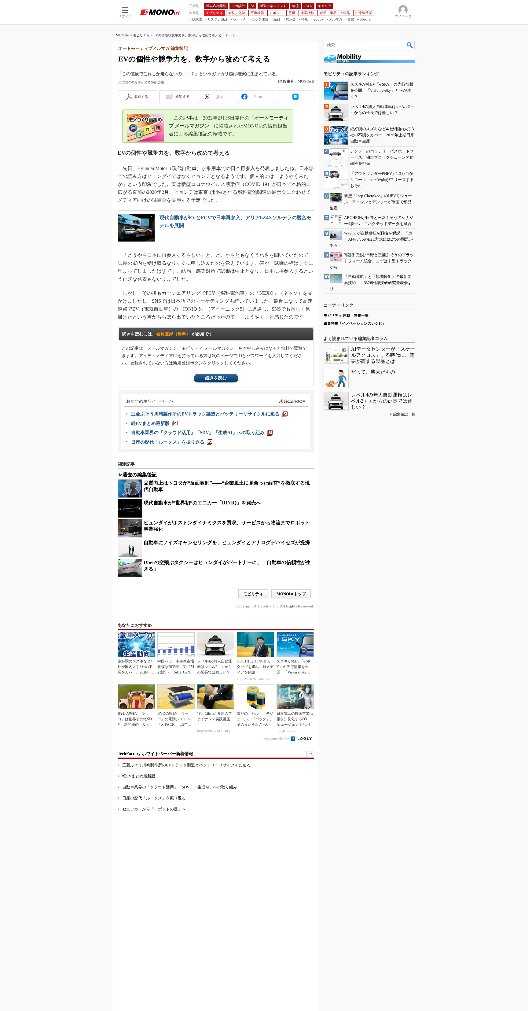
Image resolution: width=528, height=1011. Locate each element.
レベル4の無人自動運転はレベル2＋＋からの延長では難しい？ (381, 401)
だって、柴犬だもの (373, 372)
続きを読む (216, 378)
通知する (182, 96)
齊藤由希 (286, 81)
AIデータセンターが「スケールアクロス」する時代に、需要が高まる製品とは (383, 355)
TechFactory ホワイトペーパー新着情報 (155, 753)
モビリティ (141, 35)
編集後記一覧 (404, 414)
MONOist (122, 35)
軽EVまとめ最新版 (138, 776)
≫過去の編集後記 (137, 474)
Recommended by (276, 738)
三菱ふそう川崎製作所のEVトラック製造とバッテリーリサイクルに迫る (186, 765)
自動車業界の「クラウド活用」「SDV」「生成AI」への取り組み (179, 787)
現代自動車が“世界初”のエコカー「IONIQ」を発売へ (202, 502)
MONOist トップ (291, 594)
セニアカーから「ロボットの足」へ (154, 809)
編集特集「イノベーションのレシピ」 (355, 323)
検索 (410, 45)
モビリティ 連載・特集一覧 (346, 315)
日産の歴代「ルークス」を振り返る (154, 798)
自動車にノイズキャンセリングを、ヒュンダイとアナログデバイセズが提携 (227, 542)
